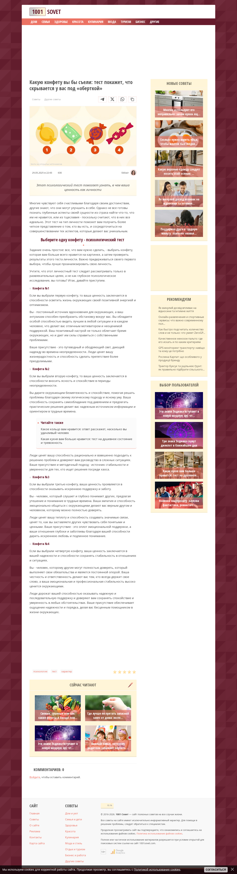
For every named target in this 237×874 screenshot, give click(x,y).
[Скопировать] (132, 99)
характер (66, 671)
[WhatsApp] (122, 99)
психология (40, 671)
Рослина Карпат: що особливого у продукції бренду (180, 358)
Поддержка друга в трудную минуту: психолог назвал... (179, 231)
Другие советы (74, 861)
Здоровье (71, 825)
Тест (54, 671)
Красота (70, 831)
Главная (35, 813)
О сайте (34, 825)
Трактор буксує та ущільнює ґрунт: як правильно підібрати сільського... (181, 367)
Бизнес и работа (75, 855)
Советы (34, 819)
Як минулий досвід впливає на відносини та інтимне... (179, 201)
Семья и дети (73, 819)
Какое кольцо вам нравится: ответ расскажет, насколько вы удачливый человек (84, 431)
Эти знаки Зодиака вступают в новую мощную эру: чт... (58, 746)
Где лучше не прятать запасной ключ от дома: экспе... (108, 715)
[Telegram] (102, 99)
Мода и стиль (73, 843)
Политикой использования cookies (157, 869)
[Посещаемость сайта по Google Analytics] (118, 851)
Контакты (36, 837)
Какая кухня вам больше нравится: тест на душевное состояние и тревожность (86, 441)
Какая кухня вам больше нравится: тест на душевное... (179, 473)
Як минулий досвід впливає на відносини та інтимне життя (177, 309)
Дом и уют (71, 813)
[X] (112, 99)
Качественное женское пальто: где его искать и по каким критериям (180, 340)
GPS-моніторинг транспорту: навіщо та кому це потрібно (181, 349)
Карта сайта (37, 843)
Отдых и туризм (75, 849)
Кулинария (72, 837)
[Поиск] (193, 12)
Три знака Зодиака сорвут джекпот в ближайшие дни (179, 443)
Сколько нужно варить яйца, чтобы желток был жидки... (179, 142)
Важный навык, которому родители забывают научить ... (108, 746)
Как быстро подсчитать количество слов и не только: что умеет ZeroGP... (181, 331)
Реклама (35, 831)
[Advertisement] (118, 51)
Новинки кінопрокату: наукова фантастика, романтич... (179, 503)
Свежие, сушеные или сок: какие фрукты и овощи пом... (57, 715)
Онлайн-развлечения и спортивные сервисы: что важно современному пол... (181, 320)
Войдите (35, 777)
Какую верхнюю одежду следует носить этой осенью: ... (179, 171)
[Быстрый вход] (203, 12)
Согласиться (216, 869)
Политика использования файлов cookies (159, 833)
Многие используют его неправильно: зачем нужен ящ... (179, 112)
